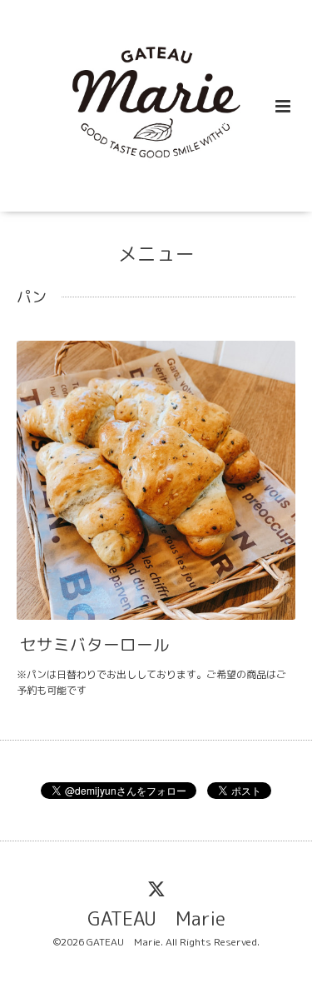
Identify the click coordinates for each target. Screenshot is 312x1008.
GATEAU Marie (156, 918)
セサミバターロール (95, 644)
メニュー (156, 254)
